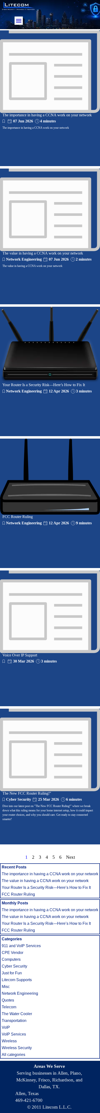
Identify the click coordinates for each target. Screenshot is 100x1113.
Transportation (14, 1021)
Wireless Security (17, 1048)
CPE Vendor (12, 953)
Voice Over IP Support (19, 655)
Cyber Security (18, 799)
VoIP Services (14, 1034)
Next (70, 857)
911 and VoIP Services (21, 946)
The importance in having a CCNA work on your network (47, 115)
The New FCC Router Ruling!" (26, 793)
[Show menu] (19, 21)
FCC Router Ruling (17, 517)
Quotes (8, 1000)
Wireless (9, 1041)
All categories (13, 1055)
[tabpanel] (49, 1087)
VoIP (6, 1027)
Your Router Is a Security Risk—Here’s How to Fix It (43, 385)
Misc (6, 987)
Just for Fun (12, 973)
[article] (50, 98)
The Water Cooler (17, 1014)
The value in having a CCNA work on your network (42, 253)
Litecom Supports (17, 980)
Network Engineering (24, 259)
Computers (11, 959)
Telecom (9, 1007)
